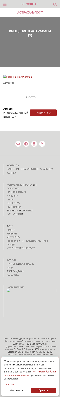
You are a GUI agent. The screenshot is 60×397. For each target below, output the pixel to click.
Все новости (15, 214)
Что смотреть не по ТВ (21, 248)
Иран (10, 267)
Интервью (13, 237)
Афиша (11, 244)
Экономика (14, 207)
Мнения (12, 233)
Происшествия (16, 192)
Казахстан (13, 275)
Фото (10, 226)
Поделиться (43, 112)
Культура (12, 196)
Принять (43, 390)
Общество (13, 203)
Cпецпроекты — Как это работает (27, 241)
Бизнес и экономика (20, 210)
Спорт (10, 199)
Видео (10, 230)
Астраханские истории (21, 185)
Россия (11, 260)
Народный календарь (20, 264)
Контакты (13, 165)
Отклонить (16, 390)
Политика (13, 188)
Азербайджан (15, 271)
